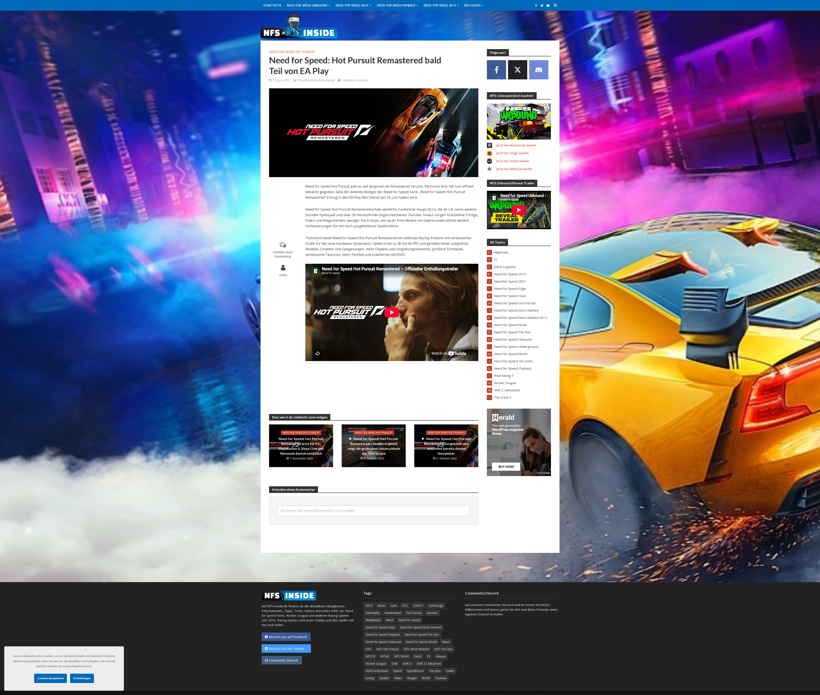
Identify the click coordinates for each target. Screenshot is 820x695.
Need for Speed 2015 (440, 5)
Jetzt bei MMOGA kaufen (514, 169)
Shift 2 (407, 663)
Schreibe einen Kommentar (316, 80)
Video (398, 678)
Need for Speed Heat (352, 5)
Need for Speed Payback (396, 5)
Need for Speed (409, 620)
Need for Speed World (421, 642)
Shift (394, 663)
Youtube (441, 678)
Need (389, 620)
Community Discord (284, 660)
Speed (397, 671)
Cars (394, 605)
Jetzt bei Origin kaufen (512, 153)
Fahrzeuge (436, 605)
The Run (435, 671)
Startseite (272, 5)
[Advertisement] (481, 24)
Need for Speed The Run (422, 634)
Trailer (450, 671)
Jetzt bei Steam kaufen (512, 161)
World (426, 678)
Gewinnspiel (393, 613)
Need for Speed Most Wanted (420, 627)
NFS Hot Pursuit (387, 649)
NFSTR (370, 656)
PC (429, 656)
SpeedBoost (415, 671)
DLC (405, 605)
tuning (370, 678)
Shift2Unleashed (377, 671)
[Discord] (538, 69)
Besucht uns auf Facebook (288, 637)
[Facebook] (496, 69)
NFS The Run (443, 649)
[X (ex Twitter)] (517, 69)
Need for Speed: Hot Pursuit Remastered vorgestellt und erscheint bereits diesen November (447, 446)
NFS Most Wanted (416, 649)
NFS (368, 649)
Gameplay (372, 613)
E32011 (418, 605)
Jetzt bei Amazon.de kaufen (516, 145)
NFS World (401, 656)
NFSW (384, 656)
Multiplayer (373, 620)
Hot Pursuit (414, 613)
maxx (283, 275)
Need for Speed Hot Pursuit (292, 52)
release (441, 656)
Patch (418, 656)
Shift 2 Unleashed (429, 663)
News (446, 642)
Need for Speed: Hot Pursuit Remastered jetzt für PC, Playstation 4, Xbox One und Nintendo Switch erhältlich (301, 446)
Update (384, 678)
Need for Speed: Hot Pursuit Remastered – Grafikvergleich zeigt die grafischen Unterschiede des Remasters (373, 446)
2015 (369, 605)
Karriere (432, 613)
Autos (382, 605)
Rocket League (376, 663)
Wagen (412, 678)
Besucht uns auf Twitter (288, 648)
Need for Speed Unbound (307, 5)
